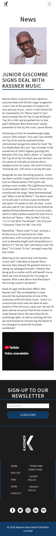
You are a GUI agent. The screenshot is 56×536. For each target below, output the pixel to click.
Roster (15, 472)
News (14, 486)
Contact (16, 493)
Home (14, 465)
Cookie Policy (33, 478)
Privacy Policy (33, 488)
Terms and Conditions (35, 467)
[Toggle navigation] (49, 4)
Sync (14, 479)
